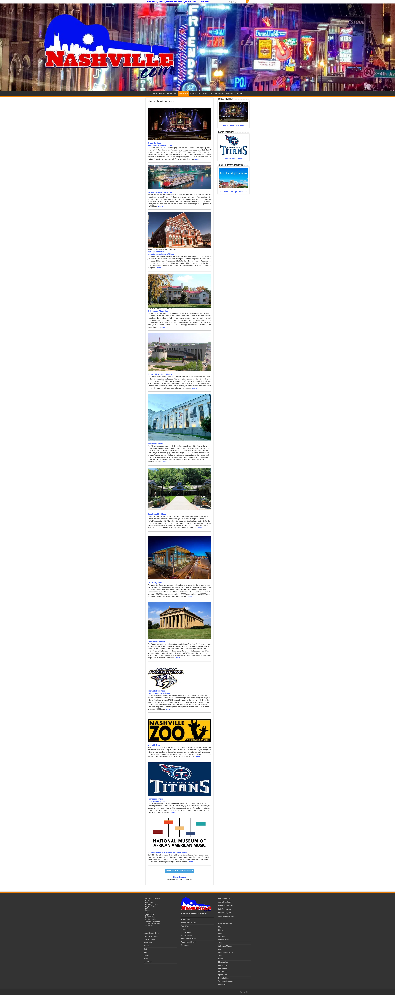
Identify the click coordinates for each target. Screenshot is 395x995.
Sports (238, 93)
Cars (220, 933)
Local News (148, 962)
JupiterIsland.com (224, 902)
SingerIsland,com (224, 913)
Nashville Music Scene (189, 923)
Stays (220, 927)
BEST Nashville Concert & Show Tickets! (179, 871)
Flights (220, 930)
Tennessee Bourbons (152, 922)
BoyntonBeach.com (225, 898)
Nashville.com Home (152, 898)
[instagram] (235, 2)
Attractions (182, 93)
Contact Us (149, 926)
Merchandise (185, 920)
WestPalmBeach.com (226, 916)
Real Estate (185, 926)
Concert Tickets (172, 93)
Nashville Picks (150, 920)
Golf (199, 93)
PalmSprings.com (224, 909)
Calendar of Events (151, 904)
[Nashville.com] (197, 47)
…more (196, 159)
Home (155, 93)
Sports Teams (150, 918)
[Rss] (230, 2)
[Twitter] (233, 2)
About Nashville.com (152, 924)
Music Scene (219, 93)
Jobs (211, 93)
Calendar (162, 93)
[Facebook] (231, 2)
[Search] (247, 1)
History (205, 93)
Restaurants (230, 93)
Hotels (146, 959)
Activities (193, 93)
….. (164, 462)
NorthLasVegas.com (225, 906)
